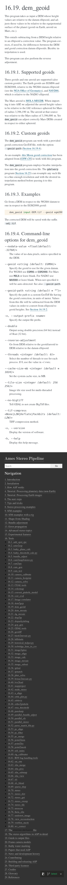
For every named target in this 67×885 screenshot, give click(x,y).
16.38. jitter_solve (16, 675)
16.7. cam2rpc (15, 563)
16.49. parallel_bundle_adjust (22, 714)
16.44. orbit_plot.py (17, 696)
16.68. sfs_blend (16, 783)
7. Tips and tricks (14, 503)
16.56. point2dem (16, 739)
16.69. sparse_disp (17, 786)
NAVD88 (54, 90)
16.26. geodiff (15, 631)
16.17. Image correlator (19, 599)
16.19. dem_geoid (17, 606)
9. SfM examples (13, 510)
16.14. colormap (16, 588)
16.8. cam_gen (15, 567)
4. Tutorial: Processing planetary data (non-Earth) (30, 491)
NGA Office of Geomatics (28, 90)
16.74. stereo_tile (16, 804)
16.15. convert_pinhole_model (23, 592)
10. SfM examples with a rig (19, 514)
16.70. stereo (14, 790)
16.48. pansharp (16, 711)
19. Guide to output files (17, 838)
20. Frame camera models (18, 842)
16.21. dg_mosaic (16, 613)
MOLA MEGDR (34, 100)
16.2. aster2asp (15, 545)
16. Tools (9, 538)
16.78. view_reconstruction (21, 819)
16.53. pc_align (15, 729)
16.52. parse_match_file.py (21, 725)
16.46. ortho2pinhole (18, 703)
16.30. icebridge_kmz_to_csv (22, 646)
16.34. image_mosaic (18, 660)
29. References (12, 877)
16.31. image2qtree (17, 649)
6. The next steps (13, 499)
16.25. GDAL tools (17, 628)
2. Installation (12, 483)
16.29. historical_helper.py (21, 642)
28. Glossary (11, 873)
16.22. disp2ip (15, 617)
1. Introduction (12, 479)
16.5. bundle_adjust (17, 556)
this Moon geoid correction (37, 155)
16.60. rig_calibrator (18, 754)
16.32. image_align (17, 653)
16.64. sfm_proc (16, 768)
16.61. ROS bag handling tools (23, 757)
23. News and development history (22, 853)
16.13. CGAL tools (17, 585)
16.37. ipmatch (15, 671)
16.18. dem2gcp (16, 603)
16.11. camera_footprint (19, 577)
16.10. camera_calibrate (19, 574)
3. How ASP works (14, 487)
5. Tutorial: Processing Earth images (23, 495)
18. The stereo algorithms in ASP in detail (26, 834)
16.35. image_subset (18, 664)
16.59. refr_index (16, 750)
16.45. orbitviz (15, 700)
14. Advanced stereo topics (18, 530)
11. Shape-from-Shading (17, 518)
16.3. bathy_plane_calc (19, 549)
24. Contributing (13, 857)
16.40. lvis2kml (15, 682)
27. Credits (10, 869)
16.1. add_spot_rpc (17, 541)
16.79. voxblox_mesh (18, 822)
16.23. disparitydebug (18, 621)
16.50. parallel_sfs (17, 718)
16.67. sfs (12, 779)
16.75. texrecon (15, 808)
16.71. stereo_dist (16, 793)
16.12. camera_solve (18, 581)
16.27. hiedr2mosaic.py (19, 635)
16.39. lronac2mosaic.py (20, 678)
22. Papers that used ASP (17, 850)
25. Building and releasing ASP (21, 861)
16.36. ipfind (14, 667)
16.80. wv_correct (17, 826)
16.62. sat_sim (15, 761)
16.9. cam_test (15, 570)
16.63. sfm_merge (17, 764)
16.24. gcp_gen (15, 624)
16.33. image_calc (17, 657)
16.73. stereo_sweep (18, 801)
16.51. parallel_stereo (18, 721)
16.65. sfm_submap (17, 772)
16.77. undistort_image (19, 815)
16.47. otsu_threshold (18, 707)
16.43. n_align (15, 693)
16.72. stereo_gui (16, 797)
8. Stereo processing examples (20, 507)
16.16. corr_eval (16, 595)
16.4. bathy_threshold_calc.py (22, 552)
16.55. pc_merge (16, 736)
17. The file (20, 830)
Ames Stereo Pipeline (24, 458)
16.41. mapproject (17, 685)
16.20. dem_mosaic (17, 610)
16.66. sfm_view (16, 775)
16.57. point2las (16, 743)
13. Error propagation (16, 526)
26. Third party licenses (17, 865)
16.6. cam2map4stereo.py (20, 559)
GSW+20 (26, 158)
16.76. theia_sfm (16, 811)
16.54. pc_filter (15, 732)
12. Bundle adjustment (16, 522)
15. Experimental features (18, 534)
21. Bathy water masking (17, 846)
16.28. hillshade (15, 639)
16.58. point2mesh (17, 747)
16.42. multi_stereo (17, 689)
